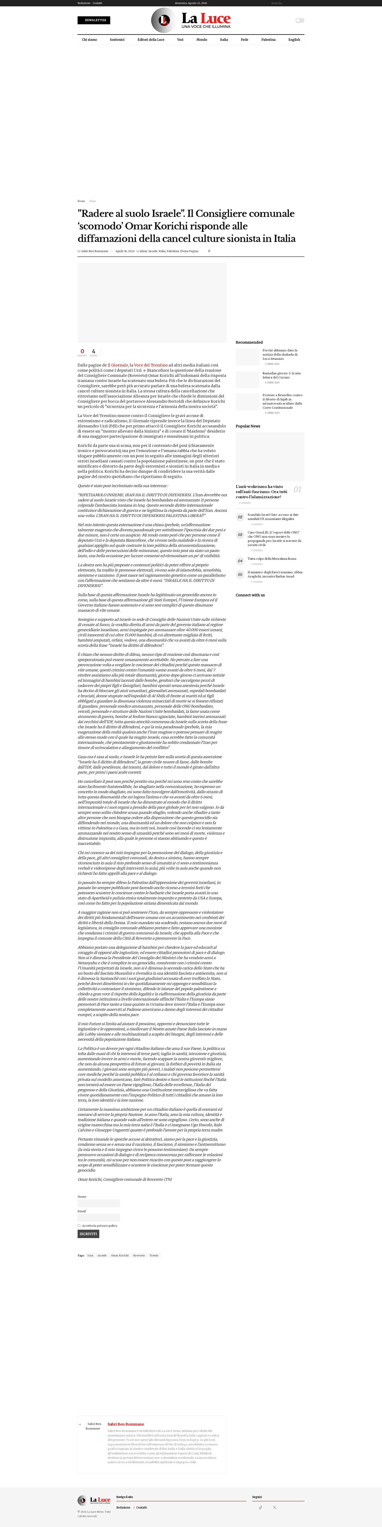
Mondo (202, 40)
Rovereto (139, 1255)
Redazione (84, 3)
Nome (82, 1196)
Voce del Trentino (151, 365)
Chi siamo (89, 40)
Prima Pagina (189, 251)
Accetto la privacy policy (99, 1226)
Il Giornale (118, 365)
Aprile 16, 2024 (125, 251)
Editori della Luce (151, 40)
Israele (153, 251)
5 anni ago (271, 363)
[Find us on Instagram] (253, 1508)
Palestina (268, 40)
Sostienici (117, 40)
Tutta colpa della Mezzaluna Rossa (272, 559)
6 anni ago (272, 382)
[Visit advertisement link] (191, 125)
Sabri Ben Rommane (94, 251)
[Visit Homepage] (191, 20)
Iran (90, 1255)
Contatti (97, 3)
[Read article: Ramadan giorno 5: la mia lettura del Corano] (248, 379)
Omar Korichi (120, 1255)
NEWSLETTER (95, 20)
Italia (224, 40)
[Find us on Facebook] (267, 1508)
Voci (180, 40)
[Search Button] (302, 3)
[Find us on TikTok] (260, 1507)
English (294, 40)
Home (81, 201)
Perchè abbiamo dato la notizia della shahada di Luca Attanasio (280, 355)
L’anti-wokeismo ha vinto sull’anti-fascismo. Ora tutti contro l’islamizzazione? (261, 492)
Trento (154, 1255)
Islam (92, 201)
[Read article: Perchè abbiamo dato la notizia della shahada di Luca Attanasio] (248, 357)
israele (102, 1255)
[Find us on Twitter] (274, 1507)
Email (82, 1211)
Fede (244, 40)
